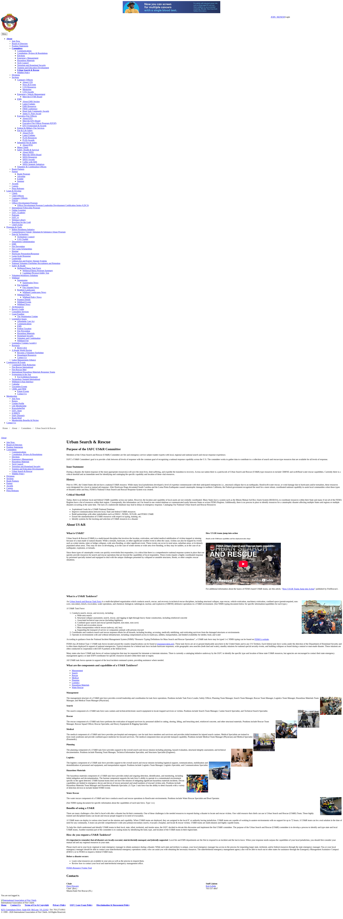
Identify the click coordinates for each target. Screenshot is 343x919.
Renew (15, 401)
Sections (15, 77)
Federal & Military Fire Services (30, 128)
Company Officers (25, 80)
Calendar (15, 384)
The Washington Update (27, 316)
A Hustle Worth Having (22, 350)
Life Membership (19, 406)
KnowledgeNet (18, 408)
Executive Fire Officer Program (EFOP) (39, 123)
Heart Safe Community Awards (36, 111)
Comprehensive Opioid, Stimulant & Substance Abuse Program (39, 232)
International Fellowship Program (26, 208)
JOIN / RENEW (278, 17)
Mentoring (27, 89)
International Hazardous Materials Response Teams (33, 372)
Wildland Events (24, 302)
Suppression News (30, 283)
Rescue (75, 675)
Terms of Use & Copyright (37, 905)
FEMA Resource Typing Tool (79, 868)
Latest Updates (29, 104)
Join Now (16, 41)
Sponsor (20, 181)
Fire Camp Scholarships (22, 249)
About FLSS (28, 133)
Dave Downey (72, 886)
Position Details (23, 299)
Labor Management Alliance (24, 360)
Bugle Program (23, 174)
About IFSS (28, 145)
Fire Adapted (22, 285)
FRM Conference (30, 109)
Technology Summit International (26, 379)
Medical (75, 678)
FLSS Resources (30, 138)
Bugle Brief (17, 418)
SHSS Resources (30, 157)
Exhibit (20, 179)
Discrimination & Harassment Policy (113, 905)
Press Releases (18, 188)
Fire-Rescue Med (19, 369)
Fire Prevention (18, 246)
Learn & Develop (13, 191)
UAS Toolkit (22, 239)
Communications (24, 51)
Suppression (22, 280)
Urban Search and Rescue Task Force (86, 601)
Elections (21, 55)
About (9, 39)
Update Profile (18, 403)
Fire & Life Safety (25, 130)
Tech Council (23, 63)
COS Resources (29, 87)
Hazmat (15, 251)
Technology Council (25, 237)
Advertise (21, 176)
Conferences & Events (15, 362)
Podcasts (15, 215)
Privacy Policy (59, 905)
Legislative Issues (19, 319)
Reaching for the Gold (21, 222)
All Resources (18, 307)
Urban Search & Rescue (28, 70)
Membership (11, 396)
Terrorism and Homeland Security (31, 65)
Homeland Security (25, 336)
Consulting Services (20, 311)
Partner (15, 171)
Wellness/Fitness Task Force (29, 268)
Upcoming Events (19, 386)
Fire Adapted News (31, 287)
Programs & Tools (14, 227)
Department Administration (23, 241)
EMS (19, 99)
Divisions (16, 75)
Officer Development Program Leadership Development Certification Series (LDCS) (53, 205)
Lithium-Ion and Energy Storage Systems (29, 261)
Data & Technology (20, 234)
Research (16, 345)
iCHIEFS (16, 413)
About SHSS (28, 152)
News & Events (29, 84)
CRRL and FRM (19, 389)
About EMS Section (31, 101)
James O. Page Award (32, 113)
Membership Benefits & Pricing (25, 420)
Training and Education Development (33, 68)
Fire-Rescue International (22, 367)
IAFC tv (15, 217)
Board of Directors (20, 43)
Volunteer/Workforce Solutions (25, 275)
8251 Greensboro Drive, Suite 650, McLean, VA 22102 (24, 910)
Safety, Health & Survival (28, 150)
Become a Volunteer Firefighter (30, 353)
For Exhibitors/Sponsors (27, 377)
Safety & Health (18, 266)
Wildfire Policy (23, 72)
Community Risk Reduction (24, 365)
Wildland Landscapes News (34, 292)
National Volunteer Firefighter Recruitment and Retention (36, 263)
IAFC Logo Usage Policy (81, 905)
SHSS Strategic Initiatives (33, 164)
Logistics (75, 683)
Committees (17, 48)
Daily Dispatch (18, 415)
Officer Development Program (25, 203)
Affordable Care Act (25, 321)
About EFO (28, 118)
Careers (15, 186)
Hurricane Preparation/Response (25, 254)
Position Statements (20, 46)
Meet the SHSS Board (32, 155)
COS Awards (28, 92)
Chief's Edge (17, 225)
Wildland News (23, 304)
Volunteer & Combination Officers (31, 167)
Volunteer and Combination (28, 338)
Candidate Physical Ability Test (36, 273)
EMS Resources (29, 106)
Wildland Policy (24, 295)
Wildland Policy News (32, 297)
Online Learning (19, 210)
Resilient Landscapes (26, 290)
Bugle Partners (18, 169)
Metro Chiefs (22, 147)
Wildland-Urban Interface (22, 382)
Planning (75, 680)
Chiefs (14, 193)
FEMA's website (262, 639)
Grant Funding (18, 314)
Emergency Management (27, 58)
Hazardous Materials (26, 60)
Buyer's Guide (18, 309)
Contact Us (22, 357)
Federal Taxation (24, 328)
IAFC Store (17, 411)
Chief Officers (18, 196)
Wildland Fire (23, 340)
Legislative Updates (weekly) (24, 343)
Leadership (16, 258)
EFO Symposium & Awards (34, 126)
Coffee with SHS (30, 162)
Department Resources (26, 355)
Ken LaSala (211, 886)
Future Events (23, 391)
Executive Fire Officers (27, 116)
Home (5, 428)
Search (75, 673)
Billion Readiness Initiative (23, 229)
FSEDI (15, 200)
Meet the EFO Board (31, 121)
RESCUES (22, 348)
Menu (4, 34)
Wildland (15, 278)
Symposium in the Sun (21, 374)
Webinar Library (19, 220)
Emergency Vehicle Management (31, 94)
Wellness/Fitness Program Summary (38, 270)
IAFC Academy (18, 212)
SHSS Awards (29, 159)
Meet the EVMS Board (32, 97)
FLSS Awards (28, 140)
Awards (15, 183)
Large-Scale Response (21, 256)
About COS (28, 82)
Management (77, 670)
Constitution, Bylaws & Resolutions (32, 53)
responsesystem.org (165, 644)
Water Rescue (77, 687)
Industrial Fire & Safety (27, 142)
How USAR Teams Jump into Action (298, 589)
